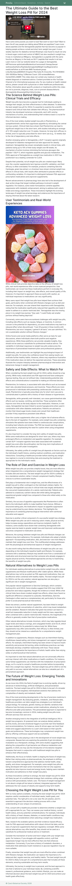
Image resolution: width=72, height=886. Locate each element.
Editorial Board (20, 3)
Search (47, 3)
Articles (40, 3)
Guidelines (31, 3)
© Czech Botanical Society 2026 (19, 883)
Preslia (9, 3)
